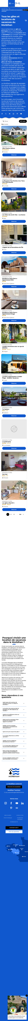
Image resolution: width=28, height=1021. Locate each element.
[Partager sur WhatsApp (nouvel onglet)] (13, 114)
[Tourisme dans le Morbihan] (17, 3)
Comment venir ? (14, 827)
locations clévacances (9, 58)
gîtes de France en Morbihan (11, 62)
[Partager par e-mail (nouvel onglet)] (21, 114)
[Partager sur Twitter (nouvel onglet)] (6, 114)
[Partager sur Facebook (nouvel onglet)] (2, 114)
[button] (26, 20)
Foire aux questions (14, 831)
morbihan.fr (14, 821)
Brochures (8, 815)
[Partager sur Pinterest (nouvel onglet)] (17, 114)
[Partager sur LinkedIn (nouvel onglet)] (9, 114)
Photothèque (8, 817)
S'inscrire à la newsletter (14, 786)
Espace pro (20, 815)
